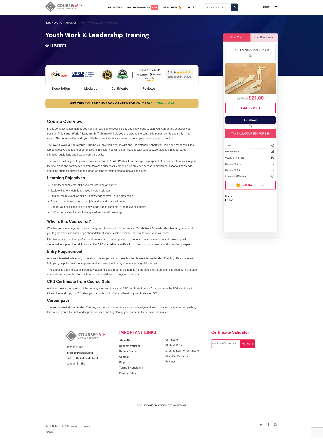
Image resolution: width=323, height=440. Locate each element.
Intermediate (232, 152)
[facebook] (268, 425)
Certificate (120, 88)
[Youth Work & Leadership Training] (250, 78)
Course (58, 23)
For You (237, 37)
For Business (264, 37)
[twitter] (261, 425)
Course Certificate (234, 158)
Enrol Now (250, 120)
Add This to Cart (162, 103)
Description (61, 88)
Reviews (148, 88)
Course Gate (59, 426)
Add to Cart (250, 108)
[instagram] (275, 425)
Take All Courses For (250, 133)
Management (71, 23)
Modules (90, 88)
